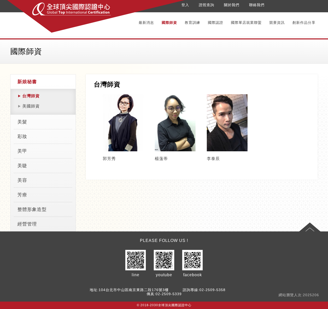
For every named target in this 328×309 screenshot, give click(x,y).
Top (309, 227)
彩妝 (22, 136)
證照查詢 (206, 5)
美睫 (22, 165)
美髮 (22, 121)
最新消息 (146, 22)
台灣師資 (31, 96)
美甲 (22, 151)
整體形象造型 (32, 209)
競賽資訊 (277, 22)
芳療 (22, 194)
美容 (22, 180)
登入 (185, 5)
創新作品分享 (303, 22)
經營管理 (27, 224)
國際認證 (215, 22)
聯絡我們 (256, 5)
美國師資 (31, 106)
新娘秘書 (27, 81)
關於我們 (231, 5)
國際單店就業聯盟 (246, 22)
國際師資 (169, 22)
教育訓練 (192, 22)
